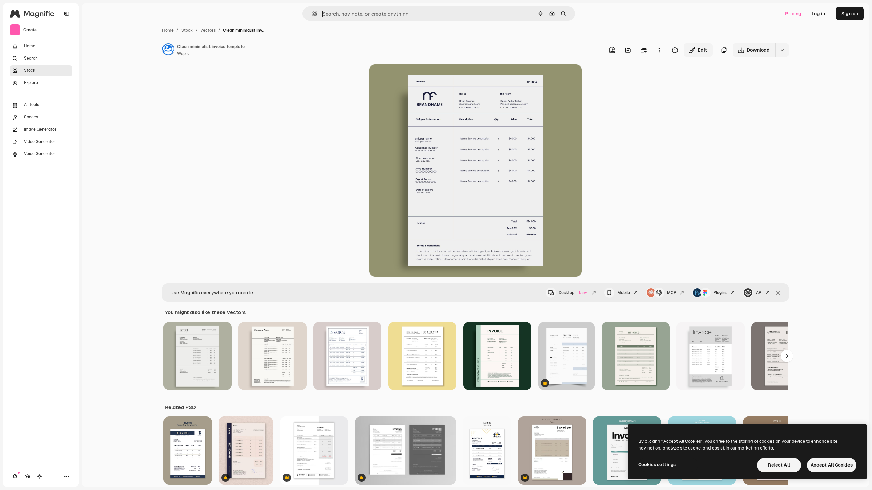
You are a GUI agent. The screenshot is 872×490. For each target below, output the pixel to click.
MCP (671, 292)
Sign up (849, 14)
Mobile (623, 292)
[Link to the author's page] (168, 50)
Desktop (573, 292)
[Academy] (27, 476)
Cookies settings (657, 465)
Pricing (793, 14)
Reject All (779, 465)
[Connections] (15, 476)
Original (412, 77)
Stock (187, 30)
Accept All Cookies (832, 465)
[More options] (659, 50)
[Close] (778, 292)
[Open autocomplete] (312, 13)
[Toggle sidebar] (66, 13)
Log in (818, 14)
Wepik (183, 53)
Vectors (208, 30)
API (759, 292)
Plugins (720, 292)
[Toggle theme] (39, 476)
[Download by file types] (782, 50)
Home (168, 30)
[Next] (787, 356)
